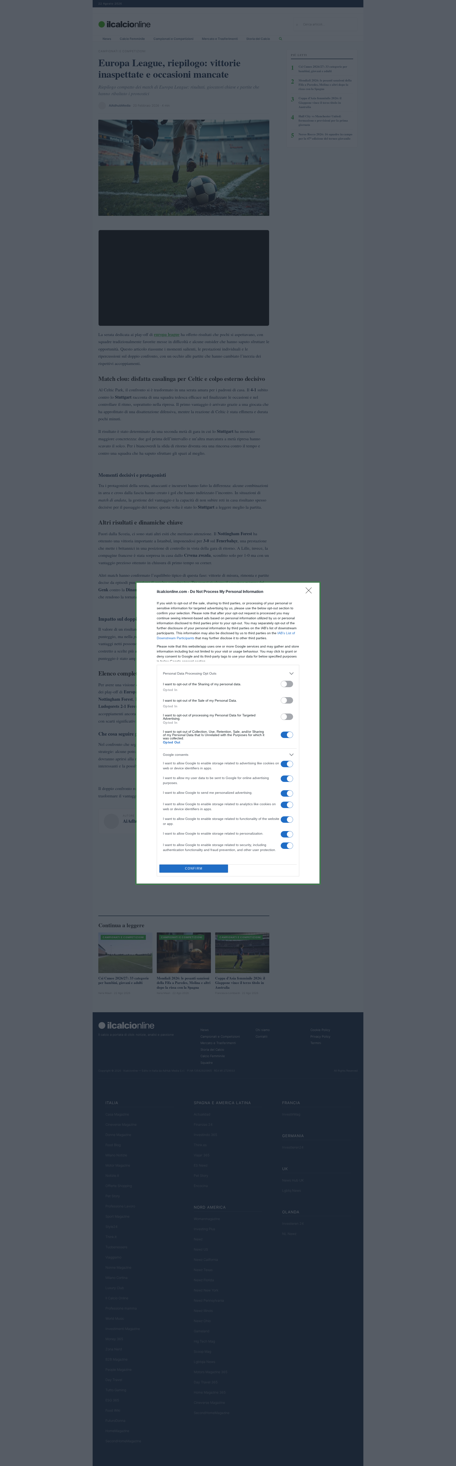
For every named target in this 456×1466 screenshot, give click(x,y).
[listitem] (228, 673)
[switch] (287, 684)
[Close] (310, 591)
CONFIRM (194, 868)
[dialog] (228, 733)
